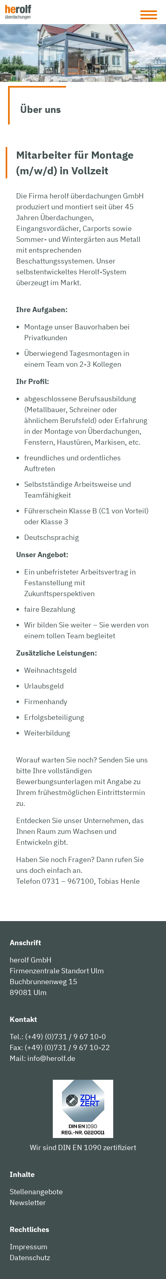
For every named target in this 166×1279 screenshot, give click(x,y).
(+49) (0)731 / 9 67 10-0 (65, 1036)
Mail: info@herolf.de (42, 1058)
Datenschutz (30, 1257)
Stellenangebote (36, 1191)
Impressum (29, 1246)
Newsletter (28, 1202)
